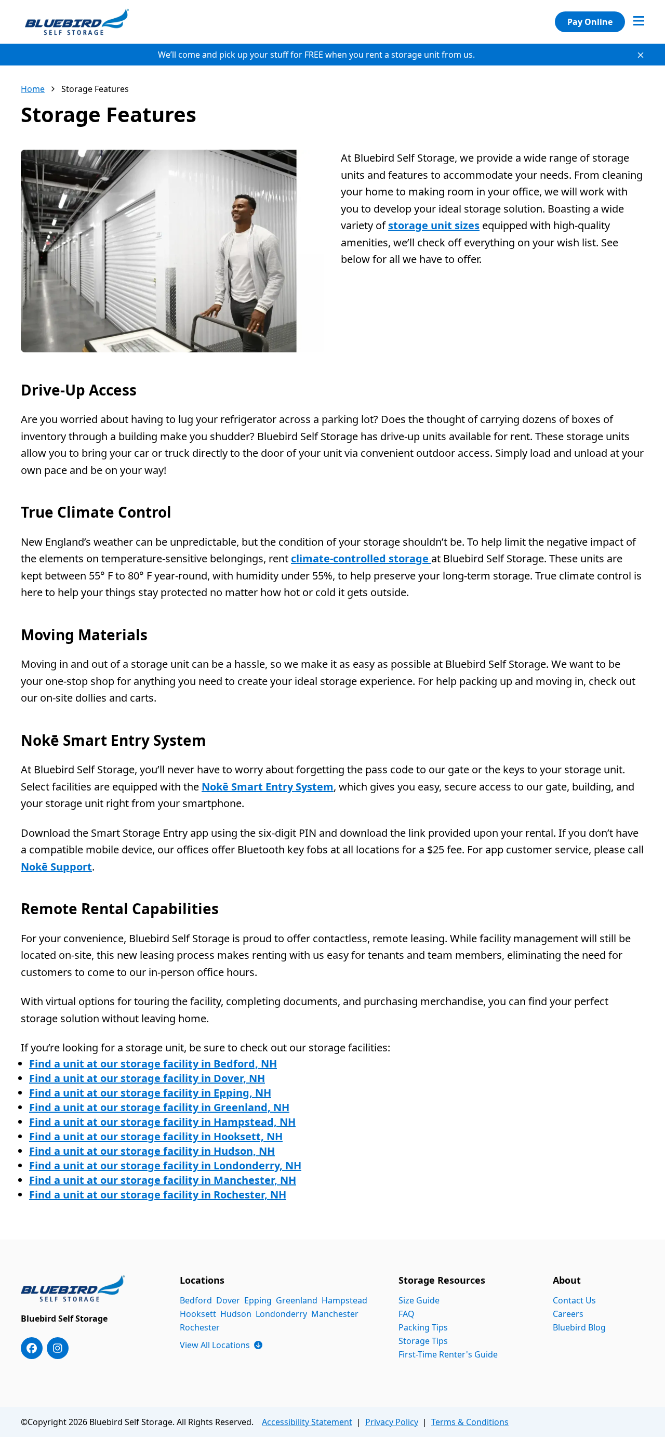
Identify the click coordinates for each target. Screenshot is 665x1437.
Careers (568, 1314)
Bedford (196, 1300)
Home (33, 89)
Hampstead (344, 1300)
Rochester (200, 1327)
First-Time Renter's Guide (448, 1354)
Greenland (296, 1300)
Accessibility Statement (307, 1422)
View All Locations (221, 1345)
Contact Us (574, 1300)
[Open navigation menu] (638, 21)
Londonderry (281, 1314)
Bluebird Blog (579, 1327)
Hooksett (198, 1314)
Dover (228, 1300)
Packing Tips (423, 1327)
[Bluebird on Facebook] (32, 1348)
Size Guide (419, 1300)
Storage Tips (423, 1341)
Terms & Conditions (470, 1422)
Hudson (235, 1314)
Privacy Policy (391, 1422)
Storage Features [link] (95, 89)
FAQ (406, 1314)
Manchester (334, 1314)
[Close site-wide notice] (640, 55)
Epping (258, 1300)
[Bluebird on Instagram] (58, 1348)
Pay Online (590, 22)
